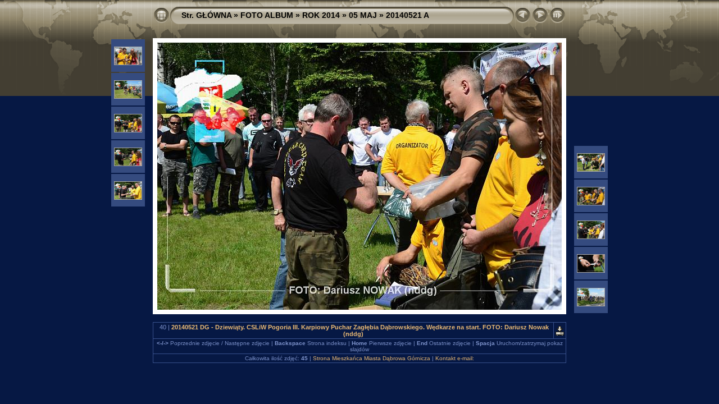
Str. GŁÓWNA (206, 15)
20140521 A (407, 15)
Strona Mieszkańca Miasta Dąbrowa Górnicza (371, 358)
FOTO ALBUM (266, 15)
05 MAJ (363, 15)
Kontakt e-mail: (454, 358)
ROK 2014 (321, 15)
